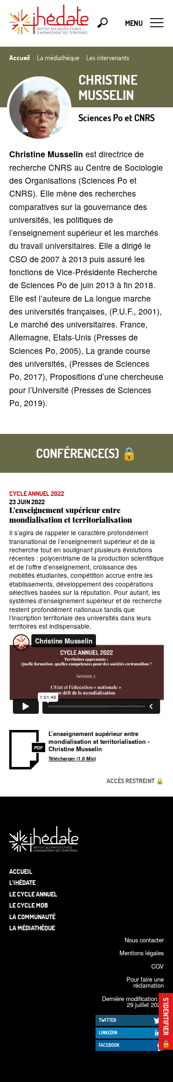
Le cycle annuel (33, 894)
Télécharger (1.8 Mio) (72, 758)
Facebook (109, 1045)
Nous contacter (144, 939)
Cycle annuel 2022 (36, 493)
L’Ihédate (22, 882)
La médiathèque (32, 927)
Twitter (107, 1020)
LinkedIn (108, 1032)
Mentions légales (141, 952)
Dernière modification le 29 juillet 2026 (133, 1001)
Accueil (20, 871)
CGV (157, 966)
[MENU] (157, 23)
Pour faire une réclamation (145, 982)
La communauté (32, 916)
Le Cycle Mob (28, 905)
